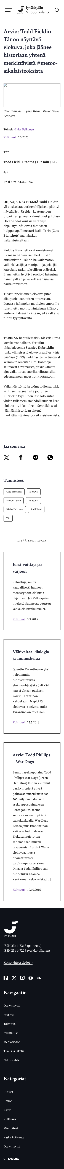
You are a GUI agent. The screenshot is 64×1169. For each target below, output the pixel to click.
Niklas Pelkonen (14, 509)
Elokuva (34, 491)
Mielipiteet (11, 1128)
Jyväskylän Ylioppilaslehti (37, 10)
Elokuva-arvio (13, 500)
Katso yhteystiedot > (18, 962)
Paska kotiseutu (14, 1137)
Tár (8, 518)
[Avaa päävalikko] (8, 10)
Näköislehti (11, 1060)
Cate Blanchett (14, 491)
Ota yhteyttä (12, 1005)
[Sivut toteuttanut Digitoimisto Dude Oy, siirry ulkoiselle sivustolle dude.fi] (11, 1159)
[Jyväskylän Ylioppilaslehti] (11, 936)
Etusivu (9, 1015)
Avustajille (11, 1033)
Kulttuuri (10, 137)
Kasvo (8, 1110)
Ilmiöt (8, 1101)
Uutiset (8, 1092)
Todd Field (36, 509)
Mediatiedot (12, 1042)
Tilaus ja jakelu (14, 1051)
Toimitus (9, 1024)
